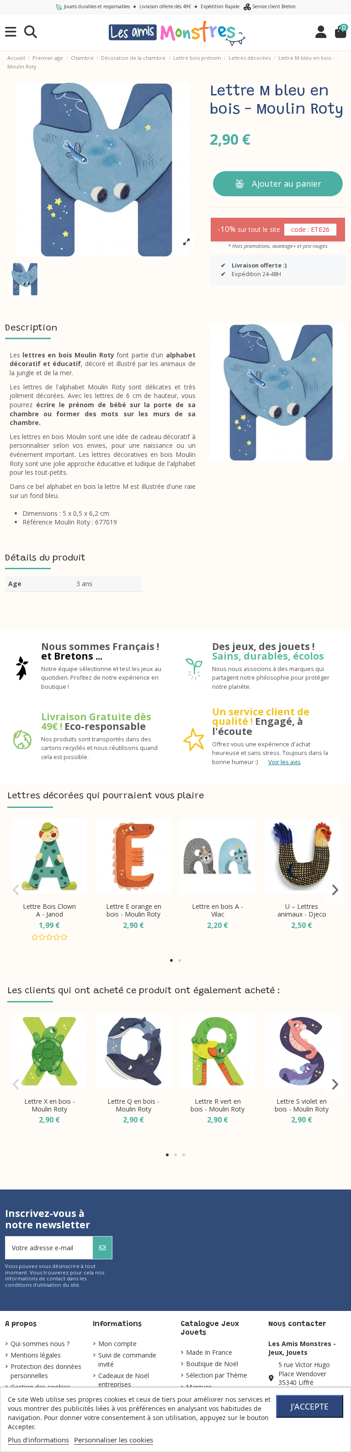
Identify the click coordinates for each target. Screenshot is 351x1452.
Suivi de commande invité (127, 1359)
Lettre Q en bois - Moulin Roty (133, 1105)
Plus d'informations (38, 1439)
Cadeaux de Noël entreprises (123, 1380)
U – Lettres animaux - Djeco (301, 910)
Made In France (209, 1352)
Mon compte (117, 1343)
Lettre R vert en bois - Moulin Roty (218, 1105)
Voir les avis (284, 762)
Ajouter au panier (286, 183)
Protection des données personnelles (46, 1371)
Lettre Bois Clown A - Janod (49, 910)
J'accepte (310, 1406)
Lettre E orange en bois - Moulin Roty (133, 910)
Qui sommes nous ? (40, 1343)
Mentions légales (36, 1355)
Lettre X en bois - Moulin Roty (49, 1105)
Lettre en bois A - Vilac (217, 910)
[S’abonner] (102, 1248)
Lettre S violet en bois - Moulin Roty (302, 1105)
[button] (171, 960)
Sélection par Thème (216, 1375)
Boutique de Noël (212, 1363)
